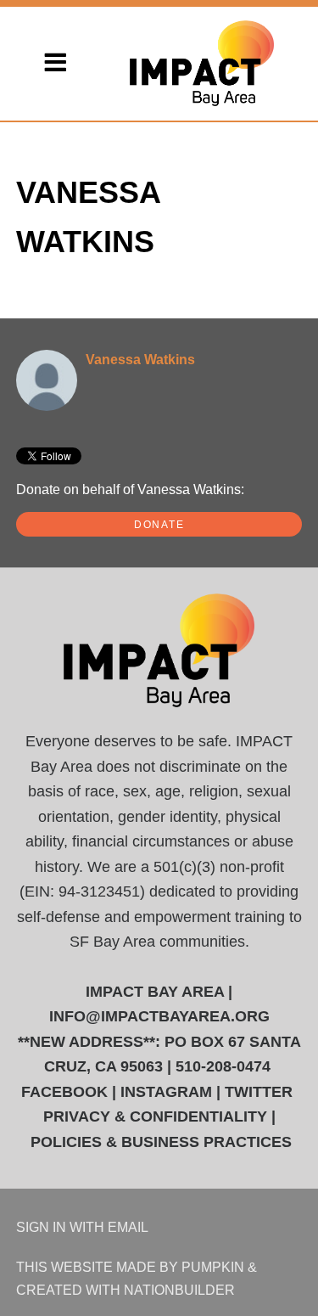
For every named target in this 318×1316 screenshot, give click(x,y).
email (128, 1226)
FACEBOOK (64, 1091)
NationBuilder (179, 1289)
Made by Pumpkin (180, 1266)
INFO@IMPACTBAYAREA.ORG (159, 1016)
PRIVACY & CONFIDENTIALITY (155, 1116)
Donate (159, 525)
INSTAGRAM (166, 1091)
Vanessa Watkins (140, 359)
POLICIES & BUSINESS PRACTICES (161, 1141)
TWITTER (259, 1091)
